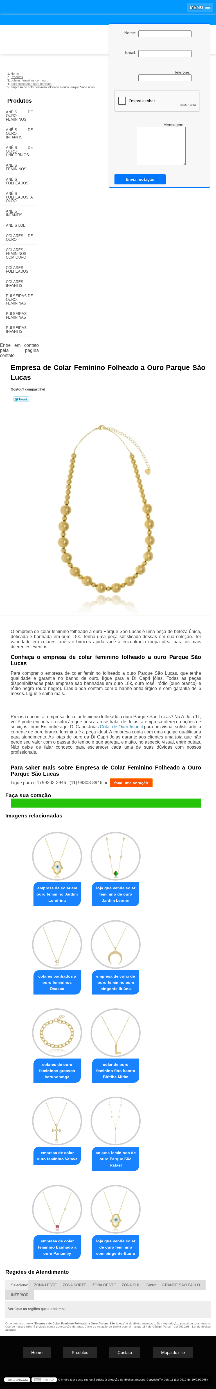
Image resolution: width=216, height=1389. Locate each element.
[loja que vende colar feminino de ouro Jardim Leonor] (116, 854)
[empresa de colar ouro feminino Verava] (57, 1118)
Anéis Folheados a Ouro (19, 197)
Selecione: (19, 1285)
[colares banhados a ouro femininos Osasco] (57, 942)
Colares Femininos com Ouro (16, 253)
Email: (131, 52)
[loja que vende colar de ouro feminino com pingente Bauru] (116, 1207)
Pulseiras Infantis (16, 330)
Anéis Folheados (17, 181)
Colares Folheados (17, 270)
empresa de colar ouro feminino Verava (57, 1155)
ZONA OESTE (104, 1285)
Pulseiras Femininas (16, 315)
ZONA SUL (131, 1285)
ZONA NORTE (74, 1285)
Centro (151, 1285)
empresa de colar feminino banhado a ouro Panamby (57, 1247)
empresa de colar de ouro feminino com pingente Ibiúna (115, 982)
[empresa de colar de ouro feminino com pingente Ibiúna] (116, 942)
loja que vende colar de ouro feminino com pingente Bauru (115, 1247)
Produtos (19, 101)
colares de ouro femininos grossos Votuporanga (57, 1070)
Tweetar (21, 399)
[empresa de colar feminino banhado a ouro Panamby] (57, 1207)
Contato (125, 1352)
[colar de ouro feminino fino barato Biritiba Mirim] (116, 1030)
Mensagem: (174, 124)
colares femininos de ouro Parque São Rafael (116, 1158)
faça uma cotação (131, 783)
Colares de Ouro (19, 238)
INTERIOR (19, 1295)
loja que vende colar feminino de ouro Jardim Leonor (115, 894)
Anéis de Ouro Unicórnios (19, 151)
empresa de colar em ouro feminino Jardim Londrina (57, 894)
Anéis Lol (15, 225)
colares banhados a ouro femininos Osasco (57, 982)
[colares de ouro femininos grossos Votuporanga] (57, 1030)
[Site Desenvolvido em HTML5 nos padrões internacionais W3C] (44, 1379)
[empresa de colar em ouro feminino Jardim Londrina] (57, 854)
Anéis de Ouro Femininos (19, 116)
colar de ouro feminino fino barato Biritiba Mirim (115, 1070)
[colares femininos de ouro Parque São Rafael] (116, 1118)
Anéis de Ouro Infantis (19, 133)
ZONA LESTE (45, 1285)
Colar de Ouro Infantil (121, 726)
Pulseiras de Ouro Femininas (19, 299)
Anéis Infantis (14, 213)
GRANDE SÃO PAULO (181, 1285)
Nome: (131, 32)
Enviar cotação (140, 179)
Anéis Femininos (16, 167)
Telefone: (183, 72)
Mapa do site (173, 1352)
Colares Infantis (14, 284)
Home (36, 1352)
